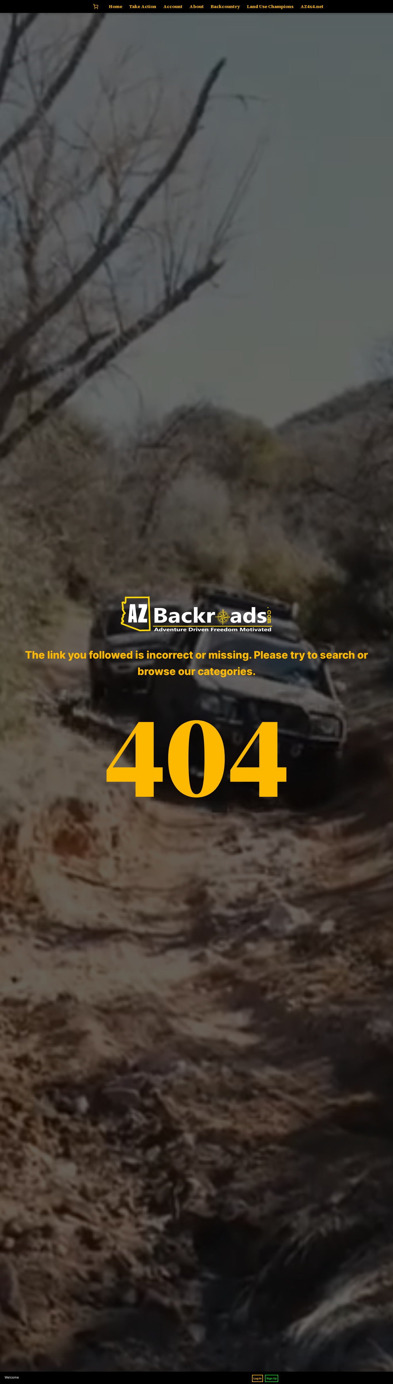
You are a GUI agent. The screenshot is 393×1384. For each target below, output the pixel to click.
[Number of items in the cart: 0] (95, 6)
